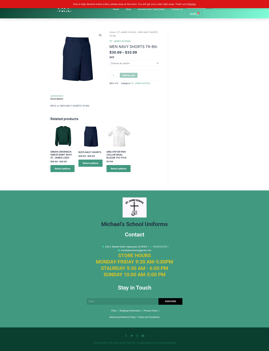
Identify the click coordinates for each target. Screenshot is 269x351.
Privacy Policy (150, 310)
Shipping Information (130, 310)
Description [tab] (56, 98)
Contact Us (177, 9)
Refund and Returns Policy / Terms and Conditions (135, 317)
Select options (62, 168)
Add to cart (129, 75)
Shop (128, 9)
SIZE (111, 57)
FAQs (113, 310)
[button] (100, 35)
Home (116, 9)
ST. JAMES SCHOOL (127, 32)
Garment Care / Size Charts (151, 9)
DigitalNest (170, 343)
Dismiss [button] (192, 4)
